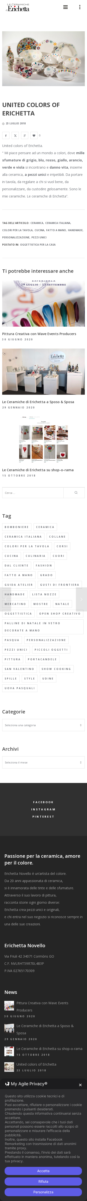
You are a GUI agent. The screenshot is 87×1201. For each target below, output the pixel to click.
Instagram (43, 809)
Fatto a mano (56, 230)
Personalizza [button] (43, 1192)
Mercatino (15, 604)
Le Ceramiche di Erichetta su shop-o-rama (49, 1048)
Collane (57, 536)
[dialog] (43, 1140)
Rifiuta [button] (43, 1181)
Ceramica (36, 223)
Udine (48, 678)
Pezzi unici (38, 237)
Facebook (43, 802)
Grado (46, 575)
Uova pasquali (20, 688)
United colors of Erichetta (36, 1064)
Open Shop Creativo (60, 613)
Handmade (75, 230)
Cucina (39, 230)
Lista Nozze (44, 594)
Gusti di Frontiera (60, 584)
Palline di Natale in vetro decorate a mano (33, 627)
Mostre (40, 604)
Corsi (62, 546)
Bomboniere (17, 527)
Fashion (44, 565)
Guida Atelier (19, 584)
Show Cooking (56, 669)
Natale (62, 604)
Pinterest (43, 816)
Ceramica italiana (57, 223)
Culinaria (36, 556)
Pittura (13, 659)
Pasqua (12, 640)
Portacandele (42, 659)
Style (29, 678)
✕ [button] (80, 1084)
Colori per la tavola (17, 230)
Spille (11, 678)
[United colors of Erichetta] (5, 135)
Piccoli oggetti (51, 649)
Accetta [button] (43, 1171)
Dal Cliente (17, 565)
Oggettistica (18, 613)
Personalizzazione (15, 237)
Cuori (59, 556)
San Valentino (20, 669)
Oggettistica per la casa (38, 244)
